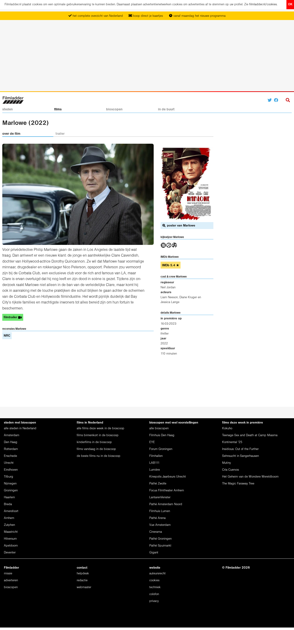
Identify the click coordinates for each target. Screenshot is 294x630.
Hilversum (10, 539)
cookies (154, 580)
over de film (11, 133)
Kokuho (227, 428)
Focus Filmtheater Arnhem (166, 490)
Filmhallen (156, 456)
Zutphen (9, 525)
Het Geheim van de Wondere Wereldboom (250, 476)
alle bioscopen (159, 428)
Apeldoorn (11, 545)
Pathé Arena (157, 518)
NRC (7, 336)
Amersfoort (11, 511)
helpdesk (83, 573)
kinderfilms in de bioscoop (94, 442)
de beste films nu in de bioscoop (98, 456)
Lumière (154, 470)
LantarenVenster (159, 497)
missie (8, 573)
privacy (154, 601)
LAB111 (154, 463)
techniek (155, 587)
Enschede (10, 456)
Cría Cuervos (230, 470)
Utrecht (9, 463)
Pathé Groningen (160, 539)
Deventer (10, 552)
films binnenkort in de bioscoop (98, 435)
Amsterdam (11, 435)
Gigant (153, 552)
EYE (152, 442)
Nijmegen (10, 483)
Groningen (11, 490)
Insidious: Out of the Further (240, 449)
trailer (60, 133)
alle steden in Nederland (20, 428)
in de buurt (166, 109)
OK (290, 4)
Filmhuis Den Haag (161, 435)
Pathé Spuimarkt (160, 545)
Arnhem (9, 518)
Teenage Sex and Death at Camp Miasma (249, 435)
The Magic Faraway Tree (238, 483)
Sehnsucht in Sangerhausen (240, 456)
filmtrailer (11, 317)
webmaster (84, 587)
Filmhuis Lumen (159, 511)
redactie (82, 580)
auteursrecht (157, 573)
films (58, 109)
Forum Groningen (160, 449)
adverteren (11, 580)
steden (7, 109)
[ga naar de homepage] (13, 99)
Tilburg (8, 476)
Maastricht (11, 532)
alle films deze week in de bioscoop (100, 428)
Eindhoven (11, 470)
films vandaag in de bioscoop (96, 449)
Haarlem (9, 497)
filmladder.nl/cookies (263, 4)
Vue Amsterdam (160, 525)
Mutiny (226, 463)
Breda (8, 504)
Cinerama (155, 532)
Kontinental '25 (232, 442)
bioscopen (114, 109)
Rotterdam (11, 449)
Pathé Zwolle (157, 483)
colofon (154, 594)
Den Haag (10, 442)
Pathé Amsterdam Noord (165, 504)
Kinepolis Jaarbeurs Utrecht (167, 476)
